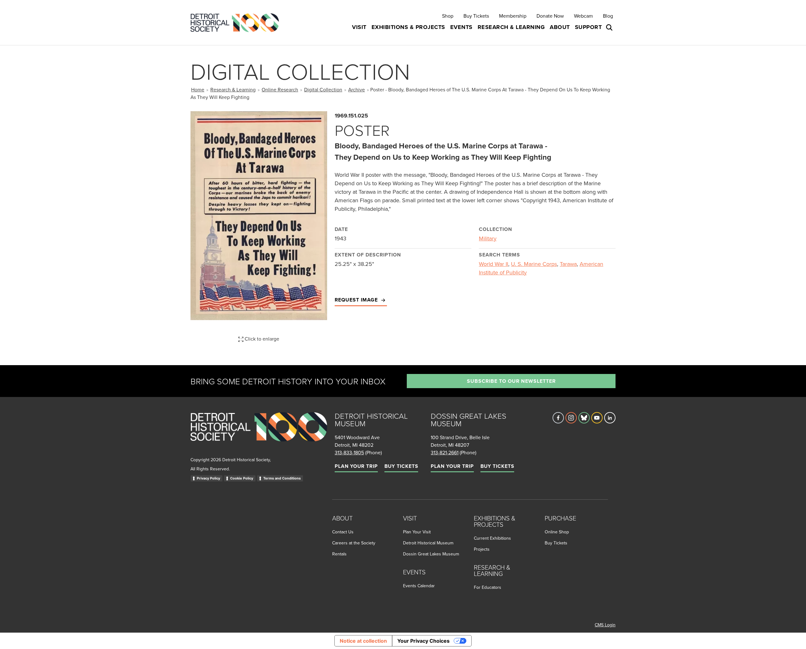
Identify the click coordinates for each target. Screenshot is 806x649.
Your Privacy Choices (423, 641)
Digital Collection (323, 89)
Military (488, 238)
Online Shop (557, 532)
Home (197, 89)
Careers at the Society (353, 543)
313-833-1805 (349, 452)
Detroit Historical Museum (428, 543)
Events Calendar (419, 586)
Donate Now (550, 15)
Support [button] (588, 27)
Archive (356, 89)
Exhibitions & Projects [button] (408, 27)
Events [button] (461, 27)
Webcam (583, 15)
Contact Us (343, 532)
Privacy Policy (208, 478)
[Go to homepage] (258, 434)
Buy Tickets (476, 15)
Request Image (357, 299)
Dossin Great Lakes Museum (431, 554)
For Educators (487, 587)
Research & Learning (233, 89)
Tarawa (568, 264)
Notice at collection (363, 641)
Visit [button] (359, 27)
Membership (512, 15)
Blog (608, 15)
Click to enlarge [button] (261, 338)
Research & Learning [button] (511, 27)
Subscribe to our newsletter (511, 381)
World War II (493, 264)
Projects (482, 549)
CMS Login (605, 625)
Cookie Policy (241, 478)
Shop (447, 15)
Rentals (339, 554)
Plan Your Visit (417, 532)
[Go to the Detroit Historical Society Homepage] (237, 22)
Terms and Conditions (282, 478)
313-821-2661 (444, 452)
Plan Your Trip (356, 466)
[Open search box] (610, 27)
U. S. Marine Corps (534, 264)
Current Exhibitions (492, 538)
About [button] (560, 27)
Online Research (280, 89)
